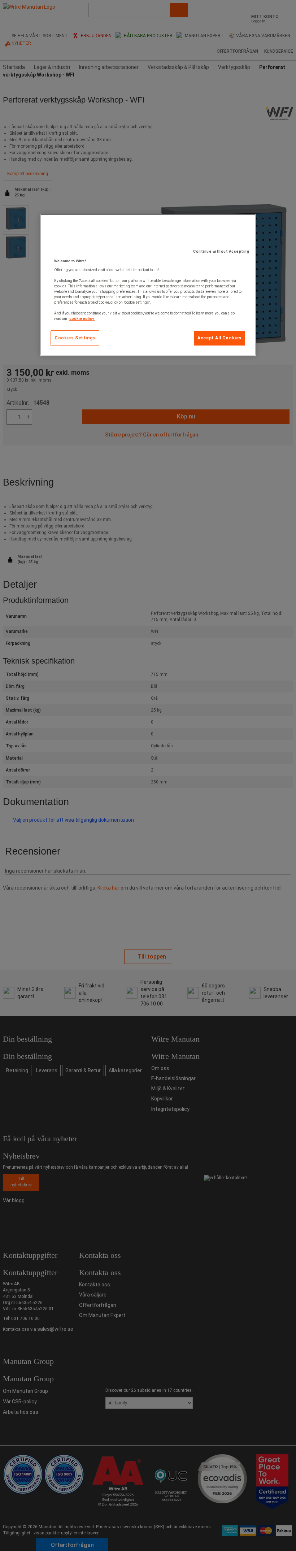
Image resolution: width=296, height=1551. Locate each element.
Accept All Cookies (219, 337)
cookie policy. (82, 319)
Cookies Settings (75, 337)
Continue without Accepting (221, 251)
